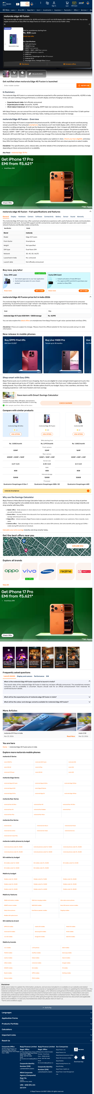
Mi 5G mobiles (68, 938)
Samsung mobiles (65, 959)
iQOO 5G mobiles (69, 943)
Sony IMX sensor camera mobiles (68, 912)
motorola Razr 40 (8, 816)
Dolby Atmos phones (9, 917)
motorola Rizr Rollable (39, 816)
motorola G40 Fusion (40, 768)
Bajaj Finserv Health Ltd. (61, 1075)
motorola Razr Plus (9, 821)
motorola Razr (65, 816)
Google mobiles (65, 969)
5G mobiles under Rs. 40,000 (40, 874)
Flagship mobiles (63, 917)
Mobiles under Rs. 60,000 (39, 895)
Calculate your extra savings (13, 536)
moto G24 (70, 773)
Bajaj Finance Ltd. (60, 1059)
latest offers (25, 325)
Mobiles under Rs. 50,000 (10, 895)
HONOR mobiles (8, 974)
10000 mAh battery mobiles (11, 907)
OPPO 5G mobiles (8, 933)
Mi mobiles (64, 974)
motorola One (7, 832)
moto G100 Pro (8, 768)
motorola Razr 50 (38, 811)
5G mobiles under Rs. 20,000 (40, 869)
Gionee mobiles (8, 984)
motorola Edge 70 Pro (19, 157)
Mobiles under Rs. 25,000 (10, 890)
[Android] (74, 1064)
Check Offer (7, 207)
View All (6, 591)
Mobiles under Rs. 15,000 (39, 885)
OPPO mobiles (35, 979)
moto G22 (70, 779)
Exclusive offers (69, 64)
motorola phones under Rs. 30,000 (42, 858)
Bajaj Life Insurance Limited (62, 1064)
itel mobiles (34, 974)
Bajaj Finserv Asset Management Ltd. (60, 1079)
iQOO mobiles (64, 954)
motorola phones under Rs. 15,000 (42, 853)
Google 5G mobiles (39, 943)
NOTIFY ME (83, 86)
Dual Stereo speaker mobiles (39, 917)
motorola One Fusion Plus (11, 842)
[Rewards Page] (81, 3)
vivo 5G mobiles (8, 943)
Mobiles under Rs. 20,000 (68, 885)
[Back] (17, 4)
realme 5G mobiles (39, 933)
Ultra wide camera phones (66, 907)
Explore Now (77, 552)
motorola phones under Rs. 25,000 (13, 858)
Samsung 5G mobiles (40, 938)
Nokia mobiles (35, 964)
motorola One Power (69, 832)
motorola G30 (71, 768)
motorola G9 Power (9, 779)
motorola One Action (9, 837)
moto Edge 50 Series (40, 795)
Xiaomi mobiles (65, 964)
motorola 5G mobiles (9, 938)
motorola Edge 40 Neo (69, 800)
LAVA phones (35, 954)
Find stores (24, 64)
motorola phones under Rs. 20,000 (71, 853)
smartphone (33, 125)
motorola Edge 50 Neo (69, 790)
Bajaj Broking (58, 1073)
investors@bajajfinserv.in (46, 1069)
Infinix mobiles (8, 969)
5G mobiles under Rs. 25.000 (69, 869)
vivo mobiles (7, 954)
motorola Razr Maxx (38, 821)
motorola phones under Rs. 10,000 (13, 853)
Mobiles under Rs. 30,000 (39, 890)
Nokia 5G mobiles (69, 933)
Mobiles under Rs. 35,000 (68, 890)
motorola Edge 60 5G (9, 795)
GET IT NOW (39, 295)
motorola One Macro (41, 832)
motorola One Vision (41, 837)
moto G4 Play (38, 773)
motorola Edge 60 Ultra (41, 790)
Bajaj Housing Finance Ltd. (62, 1070)
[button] (42, 211)
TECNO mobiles (8, 959)
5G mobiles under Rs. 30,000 (11, 874)
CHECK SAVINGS (64, 408)
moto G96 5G (7, 773)
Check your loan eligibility (73, 141)
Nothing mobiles (65, 979)
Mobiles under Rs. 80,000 (68, 895)
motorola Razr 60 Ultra (10, 811)
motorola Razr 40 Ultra (68, 811)
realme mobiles (8, 964)
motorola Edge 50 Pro (10, 800)
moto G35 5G (38, 779)
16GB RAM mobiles (36, 912)
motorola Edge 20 (39, 800)
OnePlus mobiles (36, 959)
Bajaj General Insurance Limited (63, 1061)
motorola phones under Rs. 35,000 (71, 858)
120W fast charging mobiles (38, 907)
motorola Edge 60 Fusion (10, 790)
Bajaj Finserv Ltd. (60, 1056)
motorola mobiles (36, 969)
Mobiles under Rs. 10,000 (10, 885)
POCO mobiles (35, 984)
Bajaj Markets (58, 1067)
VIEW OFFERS (15, 439)
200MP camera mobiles (10, 912)
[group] (47, 187)
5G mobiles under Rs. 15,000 (11, 869)
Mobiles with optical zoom (11, 922)
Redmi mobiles (8, 979)
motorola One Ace (68, 837)
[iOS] (82, 1064)
